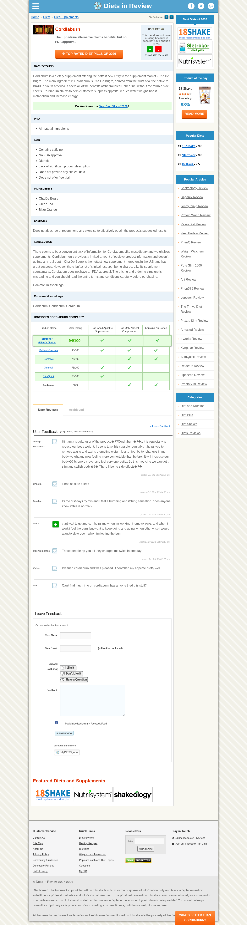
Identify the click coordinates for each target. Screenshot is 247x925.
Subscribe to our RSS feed (190, 837)
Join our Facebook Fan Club (191, 843)
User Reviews (48, 409)
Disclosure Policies (43, 865)
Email (130, 841)
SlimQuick (48, 376)
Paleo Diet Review (193, 224)
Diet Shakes (189, 424)
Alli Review (188, 279)
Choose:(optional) (52, 666)
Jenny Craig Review (194, 206)
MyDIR (83, 871)
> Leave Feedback (160, 426)
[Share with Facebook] (191, 6)
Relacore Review (192, 366)
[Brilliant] (195, 60)
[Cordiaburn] (43, 29)
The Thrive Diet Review (191, 309)
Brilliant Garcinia (48, 350)
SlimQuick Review (193, 356)
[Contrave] (166, 17)
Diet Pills (187, 415)
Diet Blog (84, 848)
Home (35, 17)
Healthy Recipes (88, 843)
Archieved (76, 409)
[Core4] (171, 17)
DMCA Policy (40, 871)
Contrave (49, 359)
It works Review (191, 338)
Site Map (38, 843)
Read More (194, 114)
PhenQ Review (191, 242)
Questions (85, 865)
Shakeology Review (194, 188)
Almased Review (192, 329)
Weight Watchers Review (192, 254)
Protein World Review (196, 215)
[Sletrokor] (195, 47)
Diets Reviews (190, 433)
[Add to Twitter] (201, 6)
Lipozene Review (193, 375)
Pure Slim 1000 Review (191, 268)
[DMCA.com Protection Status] (138, 862)
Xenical (48, 367)
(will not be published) (110, 648)
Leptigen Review (192, 297)
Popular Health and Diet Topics (96, 860)
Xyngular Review (192, 347)
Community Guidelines (45, 860)
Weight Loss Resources (92, 854)
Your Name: (51, 635)
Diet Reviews (86, 837)
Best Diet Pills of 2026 (113, 106)
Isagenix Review (192, 197)
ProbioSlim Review (194, 384)
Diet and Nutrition (193, 406)
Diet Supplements (66, 17)
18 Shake (185, 88)
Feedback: (52, 690)
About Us (38, 848)
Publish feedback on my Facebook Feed (86, 723)
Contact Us (39, 837)
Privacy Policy (41, 854)
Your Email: (51, 648)
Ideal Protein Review (195, 233)
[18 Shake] (195, 34)
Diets (46, 17)
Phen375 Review (192, 288)
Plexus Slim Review (194, 320)
